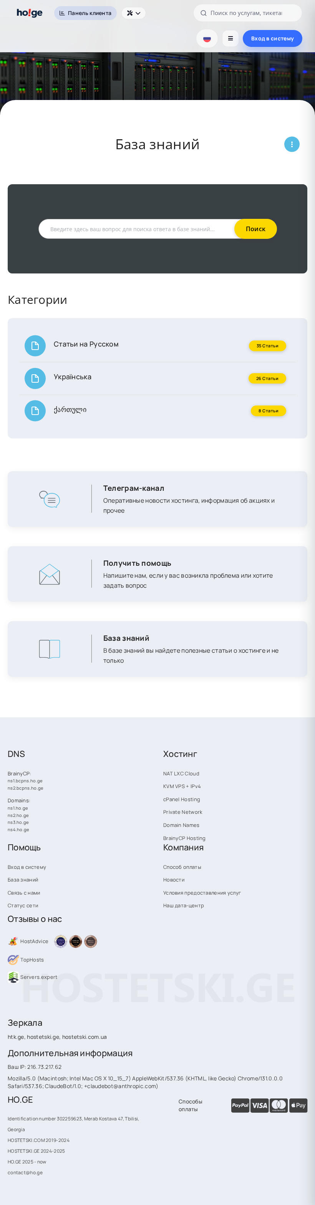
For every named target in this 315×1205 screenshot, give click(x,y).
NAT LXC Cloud (181, 773)
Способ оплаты (182, 866)
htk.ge (16, 1036)
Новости (173, 879)
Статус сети (23, 905)
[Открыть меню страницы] (292, 144)
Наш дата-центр (183, 905)
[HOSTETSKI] (30, 13)
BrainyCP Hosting (184, 838)
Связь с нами (24, 892)
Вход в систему (272, 38)
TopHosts (31, 959)
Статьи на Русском (86, 343)
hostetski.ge (43, 1036)
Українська (72, 376)
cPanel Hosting (181, 799)
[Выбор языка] (207, 38)
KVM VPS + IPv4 (182, 786)
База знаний (23, 879)
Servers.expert (38, 976)
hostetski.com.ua (84, 1036)
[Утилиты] (133, 13)
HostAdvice (33, 941)
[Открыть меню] (230, 38)
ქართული (70, 409)
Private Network (182, 811)
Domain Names (181, 825)
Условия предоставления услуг (202, 892)
